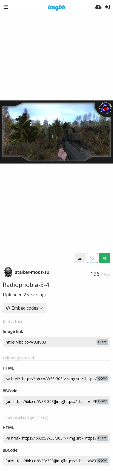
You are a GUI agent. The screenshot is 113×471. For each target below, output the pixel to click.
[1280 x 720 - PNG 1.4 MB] (80, 258)
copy (102, 342)
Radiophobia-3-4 (26, 284)
